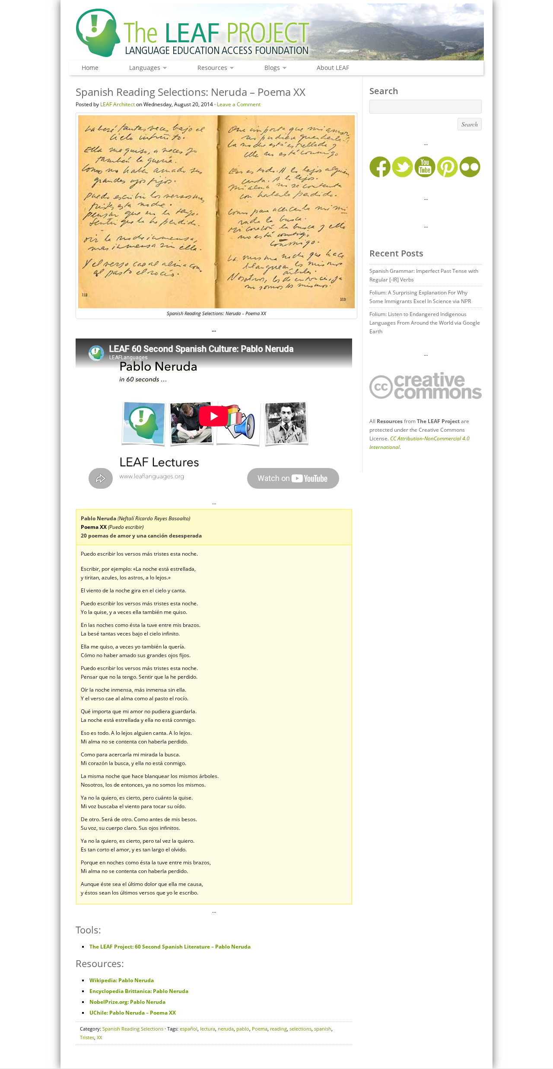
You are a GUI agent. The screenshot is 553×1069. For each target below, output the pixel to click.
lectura (207, 1028)
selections (300, 1028)
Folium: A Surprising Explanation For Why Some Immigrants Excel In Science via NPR (420, 297)
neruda (226, 1028)
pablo (242, 1028)
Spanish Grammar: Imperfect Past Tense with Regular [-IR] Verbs (423, 275)
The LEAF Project (276, 33)
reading (278, 1028)
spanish (322, 1028)
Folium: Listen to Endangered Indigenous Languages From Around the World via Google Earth (424, 322)
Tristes (87, 1037)
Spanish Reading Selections (132, 1028)
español (188, 1028)
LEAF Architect (117, 104)
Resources (210, 68)
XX (99, 1037)
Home (90, 67)
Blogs (270, 68)
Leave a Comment (239, 104)
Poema (259, 1028)
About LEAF (333, 67)
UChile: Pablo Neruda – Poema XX (132, 1012)
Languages (142, 68)
